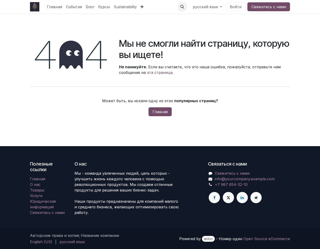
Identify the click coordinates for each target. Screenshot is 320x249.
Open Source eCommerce (266, 238)
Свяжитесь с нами (268, 6)
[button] (182, 7)
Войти (236, 6)
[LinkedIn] (242, 197)
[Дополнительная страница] (256, 197)
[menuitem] (54, 6)
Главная (160, 111)
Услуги (36, 195)
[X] (228, 197)
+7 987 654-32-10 (231, 184)
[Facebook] (214, 197)
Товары (37, 190)
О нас (35, 184)
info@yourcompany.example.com (245, 179)
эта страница (159, 72)
